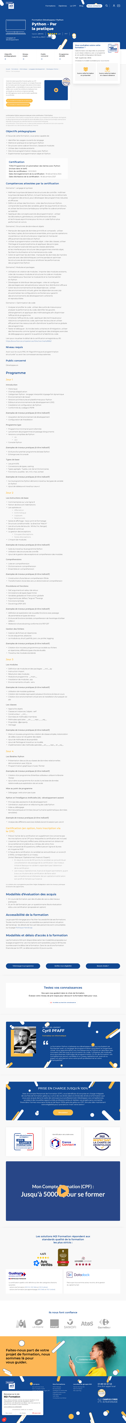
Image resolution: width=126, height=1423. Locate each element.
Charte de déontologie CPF (41, 1390)
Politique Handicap (24, 928)
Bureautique (57, 1388)
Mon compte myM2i (38, 1388)
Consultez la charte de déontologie (19, 104)
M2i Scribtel (51, 1289)
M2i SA (27, 1287)
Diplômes (63, 6)
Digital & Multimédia (59, 1392)
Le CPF (73, 6)
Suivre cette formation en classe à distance (107, 74)
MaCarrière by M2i (79, 1387)
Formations (50, 6)
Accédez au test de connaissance (64, 1002)
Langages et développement (37, 69)
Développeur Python (52, 69)
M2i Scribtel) (43, 1287)
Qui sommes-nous (38, 1387)
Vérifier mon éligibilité (63, 966)
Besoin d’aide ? (103, 966)
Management (57, 1394)
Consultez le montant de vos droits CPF (20, 100)
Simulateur (63, 1112)
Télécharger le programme (23, 966)
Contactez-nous (86, 1360)
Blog (81, 6)
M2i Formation (77, 1388)
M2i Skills (34, 1287)
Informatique (23, 69)
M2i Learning (77, 1390)
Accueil (8, 69)
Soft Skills (56, 1396)
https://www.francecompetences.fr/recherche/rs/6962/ (28, 341)
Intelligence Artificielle (60, 1390)
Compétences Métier (59, 1398)
